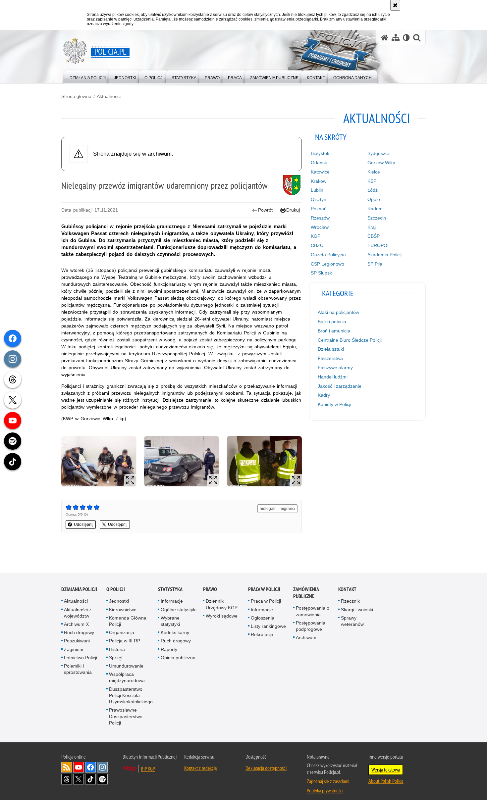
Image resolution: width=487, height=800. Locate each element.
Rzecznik (350, 601)
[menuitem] (87, 76)
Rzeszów (320, 218)
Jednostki (119, 601)
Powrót (265, 210)
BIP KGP (148, 768)
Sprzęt (116, 657)
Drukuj (293, 210)
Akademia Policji (384, 254)
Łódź (372, 190)
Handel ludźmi (333, 376)
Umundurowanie (126, 666)
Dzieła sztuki (331, 349)
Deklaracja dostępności (266, 768)
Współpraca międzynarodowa (127, 677)
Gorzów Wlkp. (382, 162)
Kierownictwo (122, 609)
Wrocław (320, 227)
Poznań (319, 208)
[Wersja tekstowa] (406, 37)
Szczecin (376, 218)
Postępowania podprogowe (310, 626)
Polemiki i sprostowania (78, 669)
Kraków (318, 181)
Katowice (320, 172)
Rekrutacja (262, 634)
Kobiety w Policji (334, 404)
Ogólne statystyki (178, 609)
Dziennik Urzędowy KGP (222, 604)
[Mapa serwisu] (396, 37)
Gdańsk (319, 162)
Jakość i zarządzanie (339, 386)
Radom (375, 208)
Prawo (210, 589)
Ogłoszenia (262, 618)
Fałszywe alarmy (335, 367)
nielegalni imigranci (277, 508)
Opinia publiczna (178, 657)
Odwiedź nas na (78, 767)
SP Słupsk (321, 272)
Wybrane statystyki (170, 621)
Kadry (324, 395)
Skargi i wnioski (357, 609)
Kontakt (347, 589)
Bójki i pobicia (332, 321)
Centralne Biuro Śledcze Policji (350, 340)
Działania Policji (79, 589)
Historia (117, 649)
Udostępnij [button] (83, 524)
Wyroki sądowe (222, 616)
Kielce (373, 172)
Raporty (169, 649)
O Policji (115, 589)
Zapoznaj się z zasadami (328, 781)
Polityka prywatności (325, 790)
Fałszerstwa (330, 358)
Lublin (317, 190)
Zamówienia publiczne (306, 593)
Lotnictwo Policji (80, 657)
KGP (315, 236)
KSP (371, 181)
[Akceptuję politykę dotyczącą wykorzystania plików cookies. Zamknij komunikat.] (395, 5)
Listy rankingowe (268, 626)
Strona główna (76, 96)
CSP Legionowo (327, 264)
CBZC (317, 245)
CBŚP (373, 236)
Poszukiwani (77, 641)
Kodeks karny (175, 632)
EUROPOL (378, 245)
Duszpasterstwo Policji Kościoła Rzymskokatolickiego (131, 695)
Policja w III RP (124, 641)
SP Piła (374, 264)
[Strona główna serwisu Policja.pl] (384, 37)
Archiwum (306, 637)
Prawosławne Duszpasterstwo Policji (125, 716)
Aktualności (109, 96)
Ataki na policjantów (338, 312)
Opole (373, 199)
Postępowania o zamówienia (312, 611)
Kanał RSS (66, 767)
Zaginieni (73, 649)
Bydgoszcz (378, 153)
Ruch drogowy (79, 632)
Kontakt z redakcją (200, 768)
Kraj (371, 227)
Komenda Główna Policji (127, 621)
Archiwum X (76, 624)
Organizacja (121, 632)
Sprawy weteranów (352, 621)
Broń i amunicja (334, 330)
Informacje (172, 601)
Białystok (320, 153)
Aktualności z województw (77, 613)
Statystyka (170, 589)
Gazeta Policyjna (328, 254)
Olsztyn (318, 199)
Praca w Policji (264, 589)
